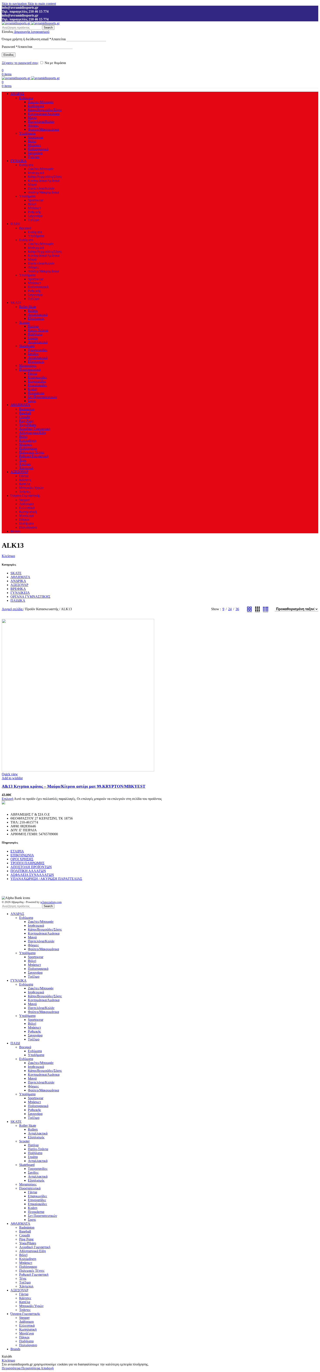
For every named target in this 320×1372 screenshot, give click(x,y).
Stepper (24, 500)
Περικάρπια (36, 393)
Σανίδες (33, 354)
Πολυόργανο (28, 527)
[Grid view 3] (257, 609)
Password (17, 47)
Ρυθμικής (34, 212)
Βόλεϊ (32, 141)
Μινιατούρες (28, 365)
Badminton (26, 409)
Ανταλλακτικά (37, 314)
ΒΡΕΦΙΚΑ (18, 589)
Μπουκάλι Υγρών (31, 488)
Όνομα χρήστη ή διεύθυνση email (34, 39)
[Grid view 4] (265, 609)
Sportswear (35, 137)
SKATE (16, 573)
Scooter (24, 322)
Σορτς (32, 401)
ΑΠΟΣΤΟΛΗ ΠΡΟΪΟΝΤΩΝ (31, 867)
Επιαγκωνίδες (37, 377)
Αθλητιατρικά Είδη (32, 432)
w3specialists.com (51, 902)
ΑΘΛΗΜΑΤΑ (20, 577)
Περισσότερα (21, 1368)
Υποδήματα (27, 133)
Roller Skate (27, 306)
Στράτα (33, 338)
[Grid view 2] (249, 609)
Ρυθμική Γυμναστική (33, 456)
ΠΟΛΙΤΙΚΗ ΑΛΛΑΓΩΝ (28, 871)
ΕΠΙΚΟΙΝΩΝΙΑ (22, 855)
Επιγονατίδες (37, 381)
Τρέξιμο (33, 157)
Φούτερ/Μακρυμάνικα (43, 129)
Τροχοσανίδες (37, 350)
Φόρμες (33, 125)
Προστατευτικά (29, 369)
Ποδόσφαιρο (28, 448)
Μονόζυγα (26, 515)
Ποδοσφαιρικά (38, 149)
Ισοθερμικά (36, 106)
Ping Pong (26, 421)
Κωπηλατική (28, 511)
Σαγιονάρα (35, 153)
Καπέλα (24, 484)
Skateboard (27, 346)
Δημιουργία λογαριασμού (31, 32)
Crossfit (24, 417)
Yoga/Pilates (27, 425)
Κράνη (32, 389)
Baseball (25, 413)
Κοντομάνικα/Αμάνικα (43, 113)
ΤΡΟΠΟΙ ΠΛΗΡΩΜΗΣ (27, 863)
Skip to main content (42, 3)
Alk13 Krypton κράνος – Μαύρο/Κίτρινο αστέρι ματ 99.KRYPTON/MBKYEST (73, 786)
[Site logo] (16, 23)
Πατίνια (33, 326)
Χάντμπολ (26, 468)
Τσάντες (24, 491)
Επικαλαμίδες (37, 385)
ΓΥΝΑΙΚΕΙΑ (20, 593)
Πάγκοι (24, 519)
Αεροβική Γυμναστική (34, 428)
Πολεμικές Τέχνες (31, 452)
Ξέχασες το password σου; (20, 63)
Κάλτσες (25, 480)
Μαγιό (32, 117)
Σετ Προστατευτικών (42, 397)
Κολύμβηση (27, 440)
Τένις (22, 460)
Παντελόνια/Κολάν (41, 121)
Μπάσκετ (34, 145)
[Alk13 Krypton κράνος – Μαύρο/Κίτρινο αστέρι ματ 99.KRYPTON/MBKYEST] (78, 770)
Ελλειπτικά (27, 508)
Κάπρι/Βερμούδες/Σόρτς (45, 110)
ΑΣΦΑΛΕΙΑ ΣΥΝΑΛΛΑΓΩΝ (32, 875)
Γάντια (32, 373)
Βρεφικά (25, 228)
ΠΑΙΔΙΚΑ (17, 600)
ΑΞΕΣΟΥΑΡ (19, 585)
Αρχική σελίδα (12, 609)
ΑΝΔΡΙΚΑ (18, 581)
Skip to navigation (15, 3)
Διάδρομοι (26, 504)
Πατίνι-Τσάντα (38, 330)
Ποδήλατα (35, 334)
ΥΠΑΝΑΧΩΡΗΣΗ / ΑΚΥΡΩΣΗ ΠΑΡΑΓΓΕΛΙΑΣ (46, 879)
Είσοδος (8, 54)
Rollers (33, 310)
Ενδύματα (26, 98)
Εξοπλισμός (36, 318)
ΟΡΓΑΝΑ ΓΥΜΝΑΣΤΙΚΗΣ (30, 596)
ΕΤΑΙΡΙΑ (17, 851)
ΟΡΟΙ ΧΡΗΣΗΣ (21, 859)
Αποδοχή (47, 1368)
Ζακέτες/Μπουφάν (41, 102)
